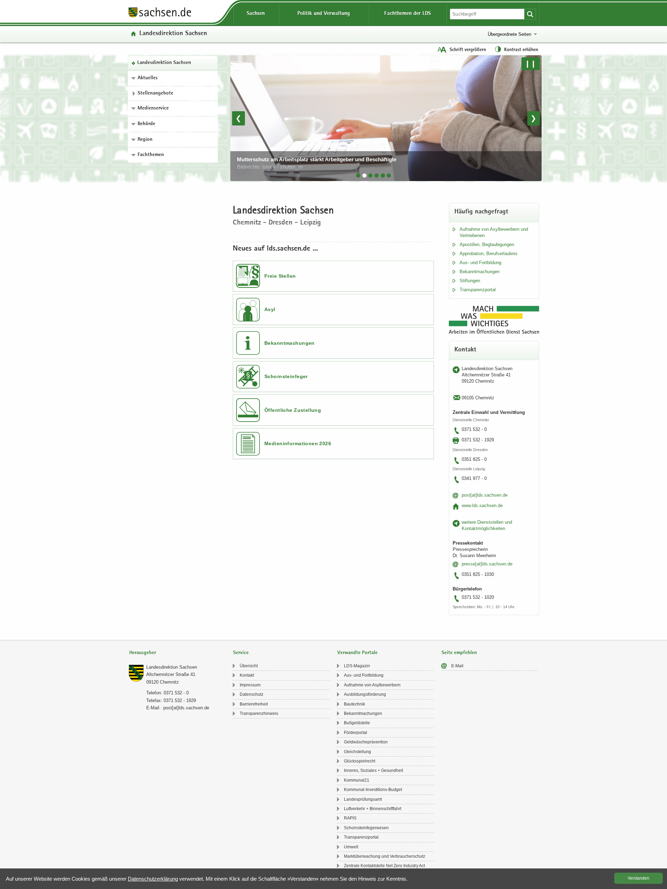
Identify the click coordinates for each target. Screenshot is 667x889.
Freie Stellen (280, 276)
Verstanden (638, 878)
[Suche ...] (530, 14)
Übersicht (249, 665)
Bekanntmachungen (289, 343)
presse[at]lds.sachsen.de (487, 563)
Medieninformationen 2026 (297, 443)
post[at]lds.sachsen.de (485, 495)
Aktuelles (148, 78)
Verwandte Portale (357, 652)
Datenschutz (251, 694)
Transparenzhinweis (259, 713)
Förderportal (355, 732)
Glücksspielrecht (359, 761)
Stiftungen (470, 280)
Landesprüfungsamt (363, 799)
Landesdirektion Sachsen (164, 62)
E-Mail (457, 665)
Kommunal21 (356, 780)
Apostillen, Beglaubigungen (487, 244)
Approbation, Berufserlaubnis (489, 253)
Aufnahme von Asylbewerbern (372, 685)
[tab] (358, 175)
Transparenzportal (478, 289)
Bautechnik (354, 704)
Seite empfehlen (459, 652)
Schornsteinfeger (286, 376)
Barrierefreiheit (254, 704)
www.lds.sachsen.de (482, 505)
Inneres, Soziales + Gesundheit (373, 770)
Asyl (269, 309)
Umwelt (351, 847)
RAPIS (350, 818)
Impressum (250, 685)
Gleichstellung (357, 751)
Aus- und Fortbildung (480, 262)
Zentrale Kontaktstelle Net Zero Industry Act (384, 865)
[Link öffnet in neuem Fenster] (160, 17)
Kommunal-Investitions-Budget (373, 789)
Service (241, 652)
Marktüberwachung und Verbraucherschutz (384, 856)
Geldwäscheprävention (366, 742)
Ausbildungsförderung (365, 694)
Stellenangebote (155, 93)
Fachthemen (151, 155)
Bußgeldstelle (357, 722)
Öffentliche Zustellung (292, 410)
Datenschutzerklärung (153, 879)
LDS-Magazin (357, 665)
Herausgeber (142, 652)
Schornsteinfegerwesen (366, 827)
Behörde (146, 124)
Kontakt (247, 675)
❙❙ (530, 63)
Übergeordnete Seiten (509, 34)
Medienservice (153, 108)
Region (145, 139)
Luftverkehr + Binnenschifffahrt (372, 808)
